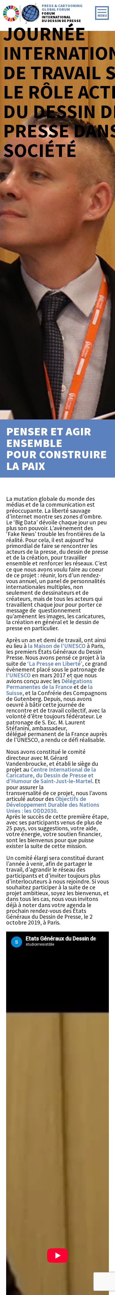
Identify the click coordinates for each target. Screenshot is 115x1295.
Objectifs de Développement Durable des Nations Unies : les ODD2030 (52, 804)
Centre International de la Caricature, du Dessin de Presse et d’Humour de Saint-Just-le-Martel (51, 775)
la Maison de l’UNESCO (57, 645)
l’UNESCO (18, 675)
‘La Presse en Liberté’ (54, 663)
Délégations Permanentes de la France (49, 683)
